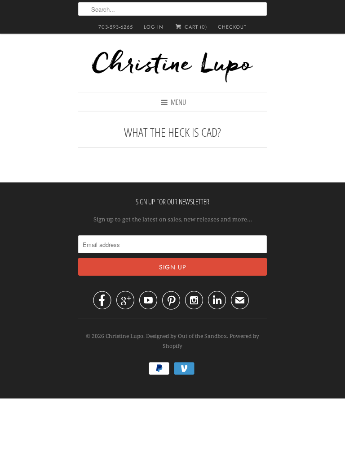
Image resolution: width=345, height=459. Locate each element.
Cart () (195, 26)
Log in (154, 26)
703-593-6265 (115, 26)
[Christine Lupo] (172, 67)
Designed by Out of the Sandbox (186, 336)
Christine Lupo (124, 336)
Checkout (232, 26)
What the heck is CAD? (172, 132)
